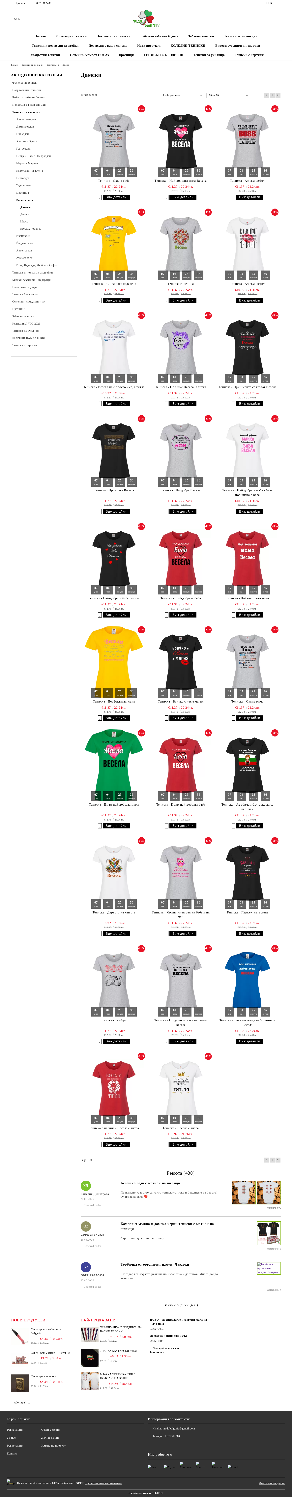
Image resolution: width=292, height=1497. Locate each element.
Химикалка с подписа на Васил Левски (121, 1329)
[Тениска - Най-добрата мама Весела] (181, 141)
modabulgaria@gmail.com (179, 1428)
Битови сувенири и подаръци (237, 45)
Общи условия (50, 1429)
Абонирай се (22, 1402)
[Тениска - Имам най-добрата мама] (114, 765)
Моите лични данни (272, 1483)
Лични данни (50, 1437)
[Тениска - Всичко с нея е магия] (181, 662)
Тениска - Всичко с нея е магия (180, 701)
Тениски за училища (209, 55)
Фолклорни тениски (71, 36)
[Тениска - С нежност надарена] (114, 244)
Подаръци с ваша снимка (108, 45)
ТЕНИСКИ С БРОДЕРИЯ (163, 55)
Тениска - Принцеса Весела (114, 490)
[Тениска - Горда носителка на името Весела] (181, 981)
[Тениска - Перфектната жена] (114, 662)
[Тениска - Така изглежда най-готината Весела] (247, 981)
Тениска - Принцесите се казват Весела (247, 387)
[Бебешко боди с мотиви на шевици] (243, 1196)
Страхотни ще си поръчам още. (143, 1238)
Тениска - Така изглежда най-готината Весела (247, 1022)
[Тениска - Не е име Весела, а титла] (181, 347)
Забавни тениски (201, 36)
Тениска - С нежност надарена (114, 283)
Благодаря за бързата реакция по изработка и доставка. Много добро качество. (169, 1276)
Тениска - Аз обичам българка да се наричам (247, 807)
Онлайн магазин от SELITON (146, 1493)
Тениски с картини (249, 55)
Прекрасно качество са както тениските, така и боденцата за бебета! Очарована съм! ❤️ (169, 1194)
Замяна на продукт (53, 1445)
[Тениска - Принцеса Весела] (114, 451)
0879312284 (43, 3)
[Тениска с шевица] (181, 244)
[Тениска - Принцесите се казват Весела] (247, 347)
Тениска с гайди (114, 1020)
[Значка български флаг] (90, 1358)
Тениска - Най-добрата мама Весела (181, 180)
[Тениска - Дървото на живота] (114, 873)
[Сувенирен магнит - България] (20, 1360)
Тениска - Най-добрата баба (181, 598)
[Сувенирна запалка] (20, 1383)
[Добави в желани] (100, 197)
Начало (40, 36)
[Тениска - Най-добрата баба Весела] (114, 558)
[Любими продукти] (270, 18)
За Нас (11, 1437)
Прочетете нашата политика (103, 1483)
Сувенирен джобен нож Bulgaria (46, 1331)
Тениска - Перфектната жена (114, 701)
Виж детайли (116, 197)
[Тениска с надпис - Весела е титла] (114, 1088)
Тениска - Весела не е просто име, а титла (114, 387)
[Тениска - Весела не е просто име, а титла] (114, 347)
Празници (126, 55)
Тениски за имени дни (240, 36)
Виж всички (157, 1352)
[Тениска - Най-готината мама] (247, 558)
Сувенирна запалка (43, 1376)
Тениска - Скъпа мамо (247, 701)
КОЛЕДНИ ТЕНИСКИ (188, 45)
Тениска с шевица (181, 283)
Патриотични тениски (114, 36)
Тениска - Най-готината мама (247, 598)
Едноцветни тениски (44, 55)
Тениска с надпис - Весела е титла (114, 1128)
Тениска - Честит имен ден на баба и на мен (181, 915)
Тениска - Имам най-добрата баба (180, 804)
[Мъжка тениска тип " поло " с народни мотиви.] (90, 1381)
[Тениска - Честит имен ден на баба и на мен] (181, 873)
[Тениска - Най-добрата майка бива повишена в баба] (247, 451)
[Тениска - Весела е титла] (181, 1088)
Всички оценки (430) (180, 1305)
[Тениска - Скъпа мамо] (247, 662)
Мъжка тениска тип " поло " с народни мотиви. (117, 1376)
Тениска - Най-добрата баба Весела (113, 598)
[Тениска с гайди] (114, 981)
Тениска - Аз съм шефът (247, 180)
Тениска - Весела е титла (180, 1128)
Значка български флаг (119, 1350)
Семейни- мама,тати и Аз (89, 55)
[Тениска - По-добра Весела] (181, 451)
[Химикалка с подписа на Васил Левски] (90, 1334)
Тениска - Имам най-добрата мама (114, 804)
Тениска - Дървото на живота (114, 912)
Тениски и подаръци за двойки (55, 45)
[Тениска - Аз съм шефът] (247, 141)
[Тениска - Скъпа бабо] (114, 141)
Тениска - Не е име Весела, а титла (180, 387)
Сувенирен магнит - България (50, 1352)
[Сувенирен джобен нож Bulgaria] (20, 1336)
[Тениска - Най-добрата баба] (181, 558)
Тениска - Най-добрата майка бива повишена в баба (247, 493)
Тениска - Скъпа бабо (114, 180)
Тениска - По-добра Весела (180, 490)
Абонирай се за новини (166, 1348)
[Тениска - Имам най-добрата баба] (181, 765)
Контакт (12, 1453)
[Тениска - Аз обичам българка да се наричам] (247, 765)
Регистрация (15, 1445)
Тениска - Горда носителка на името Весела (180, 1022)
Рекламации (15, 1429)
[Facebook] (279, 3)
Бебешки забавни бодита (159, 36)
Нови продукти (149, 45)
